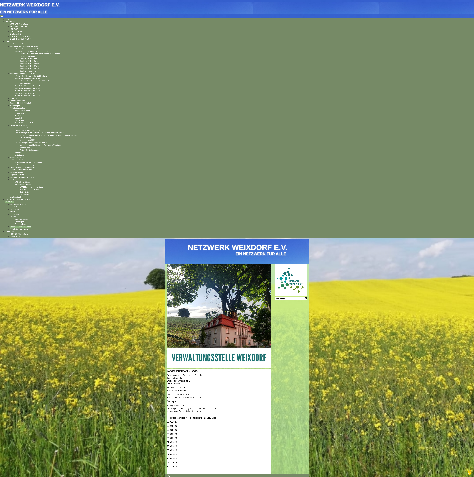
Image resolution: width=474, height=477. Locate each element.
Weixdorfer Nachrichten (19, 229)
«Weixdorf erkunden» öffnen (26, 110)
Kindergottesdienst (27, 194)
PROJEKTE (9, 41)
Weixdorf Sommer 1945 (24, 123)
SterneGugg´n (20, 120)
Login (169, 475)
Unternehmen (15, 214)
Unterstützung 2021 (27, 140)
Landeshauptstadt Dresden (182, 371)
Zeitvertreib (24, 192)
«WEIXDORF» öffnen (18, 204)
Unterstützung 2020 (27, 138)
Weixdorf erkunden (17, 108)
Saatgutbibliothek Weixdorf (20, 103)
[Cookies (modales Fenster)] (469, 472)
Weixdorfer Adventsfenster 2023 (27, 88)
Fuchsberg (19, 115)
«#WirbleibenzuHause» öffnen (31, 187)
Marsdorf (18, 118)
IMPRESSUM (10, 231)
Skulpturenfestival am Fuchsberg (27, 130)
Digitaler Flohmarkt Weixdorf (21, 170)
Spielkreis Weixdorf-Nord (29, 69)
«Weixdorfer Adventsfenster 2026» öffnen (31, 76)
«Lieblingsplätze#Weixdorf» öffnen (28, 162)
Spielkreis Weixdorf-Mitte (29, 64)
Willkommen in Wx (17, 157)
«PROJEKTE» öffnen (18, 44)
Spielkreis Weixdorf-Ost (29, 59)
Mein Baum (19, 155)
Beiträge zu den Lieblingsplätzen (27, 165)
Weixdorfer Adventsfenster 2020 (27, 96)
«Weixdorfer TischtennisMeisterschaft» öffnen (32, 49)
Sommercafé (25, 148)
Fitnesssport (19, 222)
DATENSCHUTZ (16, 236)
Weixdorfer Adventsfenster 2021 (27, 93)
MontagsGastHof (16, 197)
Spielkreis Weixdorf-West (29, 66)
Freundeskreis (20, 224)
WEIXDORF (9, 202)
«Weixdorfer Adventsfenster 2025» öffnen (36, 81)
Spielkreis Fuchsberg (28, 71)
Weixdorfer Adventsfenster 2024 (27, 86)
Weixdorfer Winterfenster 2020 (22, 177)
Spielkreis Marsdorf (27, 56)
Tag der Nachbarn (17, 175)
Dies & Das (14, 207)
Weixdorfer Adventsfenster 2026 (22, 73)
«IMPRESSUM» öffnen (19, 234)
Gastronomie (15, 209)
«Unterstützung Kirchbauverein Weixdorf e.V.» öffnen (40, 145)
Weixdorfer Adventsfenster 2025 (27, 78)
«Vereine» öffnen (21, 219)
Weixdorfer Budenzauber (29, 150)
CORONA (13, 180)
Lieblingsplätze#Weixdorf (19, 160)
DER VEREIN (10, 22)
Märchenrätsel (25, 83)
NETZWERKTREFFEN (19, 27)
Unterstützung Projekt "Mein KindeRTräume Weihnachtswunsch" (40, 133)
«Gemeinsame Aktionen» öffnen (27, 128)
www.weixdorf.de (182, 395)
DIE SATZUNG (15, 34)
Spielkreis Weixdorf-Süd (29, 61)
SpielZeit (13, 98)
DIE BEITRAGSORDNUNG (20, 39)
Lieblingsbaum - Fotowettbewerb (22, 167)
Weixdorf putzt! (16, 106)
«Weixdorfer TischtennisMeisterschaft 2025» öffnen (40, 54)
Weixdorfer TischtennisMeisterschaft (24, 46)
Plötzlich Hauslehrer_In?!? (30, 189)
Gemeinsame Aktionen (19, 125)
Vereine (13, 217)
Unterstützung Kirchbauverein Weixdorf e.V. (32, 143)
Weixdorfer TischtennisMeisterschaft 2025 (31, 51)
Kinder (12, 212)
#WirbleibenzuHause (23, 185)
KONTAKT (14, 29)
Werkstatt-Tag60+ (17, 172)
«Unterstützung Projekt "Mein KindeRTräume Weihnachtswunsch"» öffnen (48, 135)
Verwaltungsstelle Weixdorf (20, 227)
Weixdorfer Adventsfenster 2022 (27, 91)
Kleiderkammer (21, 152)
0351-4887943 (181, 390)
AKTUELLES (10, 19)
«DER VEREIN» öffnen (19, 24)
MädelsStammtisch (17, 101)
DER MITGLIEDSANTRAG (20, 36)
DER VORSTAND (16, 31)
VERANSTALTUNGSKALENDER (17, 199)
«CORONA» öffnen (22, 182)
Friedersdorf (19, 113)
